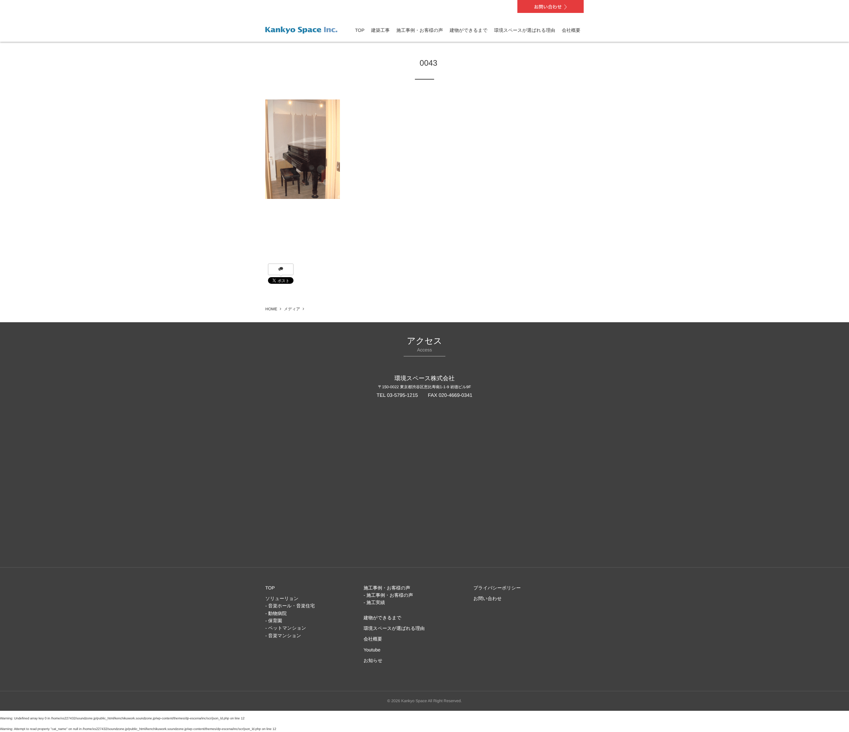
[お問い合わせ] (550, 6)
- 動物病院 (276, 613)
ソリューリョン (281, 598)
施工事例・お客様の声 (419, 30)
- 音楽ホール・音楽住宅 (290, 605)
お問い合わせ (488, 598)
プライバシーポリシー (497, 587)
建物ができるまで (469, 30)
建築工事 (380, 30)
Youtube (371, 649)
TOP (360, 30)
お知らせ (372, 660)
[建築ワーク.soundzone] (301, 28)
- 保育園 (273, 620)
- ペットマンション (285, 628)
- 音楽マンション (283, 635)
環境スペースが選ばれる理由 (524, 30)
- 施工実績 (374, 602)
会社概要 (571, 30)
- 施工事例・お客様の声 (388, 595)
